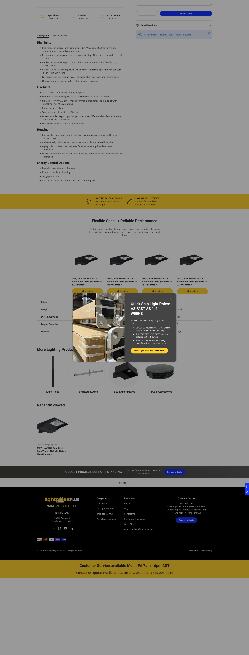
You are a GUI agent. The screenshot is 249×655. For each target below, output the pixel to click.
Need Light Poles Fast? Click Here (149, 350)
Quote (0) (247, 489)
